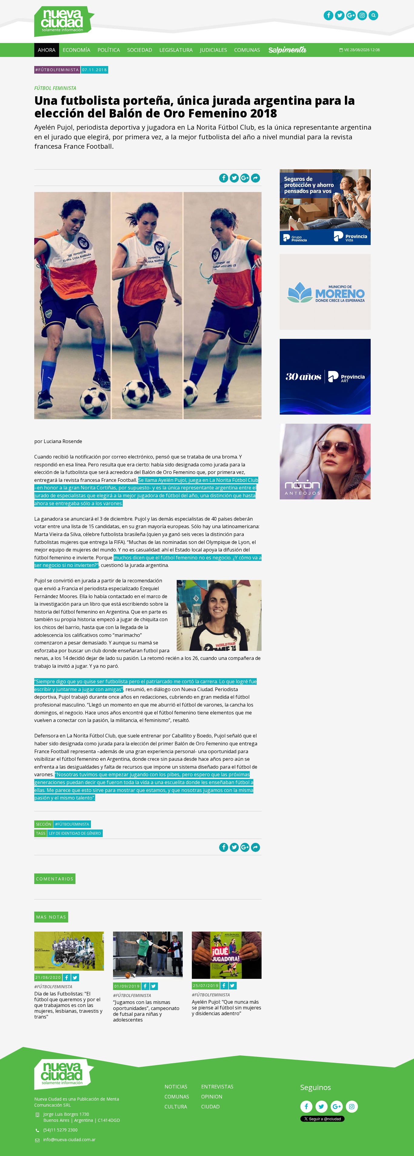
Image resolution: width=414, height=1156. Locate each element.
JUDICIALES (213, 49)
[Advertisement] (325, 550)
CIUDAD (210, 1106)
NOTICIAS (176, 1086)
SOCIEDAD (139, 49)
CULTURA (176, 1106)
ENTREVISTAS (217, 1086)
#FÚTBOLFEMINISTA (57, 69)
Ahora (46, 49)
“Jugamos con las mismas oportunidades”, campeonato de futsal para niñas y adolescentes (146, 1011)
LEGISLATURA (176, 49)
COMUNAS (247, 49)
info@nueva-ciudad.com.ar (69, 1139)
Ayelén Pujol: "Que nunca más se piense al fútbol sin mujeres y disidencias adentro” (226, 1008)
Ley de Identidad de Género (75, 833)
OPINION (211, 1096)
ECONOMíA (76, 49)
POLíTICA (109, 49)
